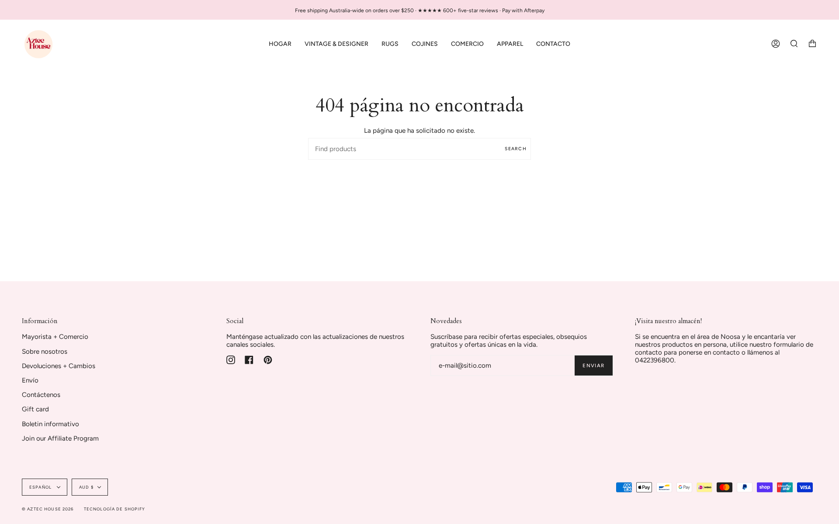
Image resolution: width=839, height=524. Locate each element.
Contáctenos (41, 395)
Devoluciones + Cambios (58, 366)
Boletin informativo (50, 424)
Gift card (35, 409)
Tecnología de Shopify (115, 509)
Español (41, 487)
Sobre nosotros (44, 351)
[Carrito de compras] (812, 44)
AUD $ (86, 487)
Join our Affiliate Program (60, 438)
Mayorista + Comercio (55, 337)
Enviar (593, 365)
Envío (30, 380)
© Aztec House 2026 (48, 509)
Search (516, 149)
